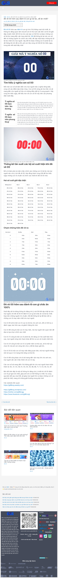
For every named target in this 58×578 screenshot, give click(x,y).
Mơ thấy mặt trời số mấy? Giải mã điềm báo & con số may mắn (18, 502)
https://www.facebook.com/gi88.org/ (17, 394)
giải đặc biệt (22, 21)
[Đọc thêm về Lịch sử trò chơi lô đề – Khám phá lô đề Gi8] (42, 458)
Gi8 (32, 36)
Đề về (17, 21)
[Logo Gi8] (10, 513)
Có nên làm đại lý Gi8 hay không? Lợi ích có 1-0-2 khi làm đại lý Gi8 (42, 444)
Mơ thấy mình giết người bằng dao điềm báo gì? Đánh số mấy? (18, 497)
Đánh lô (13, 21)
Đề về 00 (7, 29)
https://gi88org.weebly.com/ (14, 385)
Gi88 (5, 17)
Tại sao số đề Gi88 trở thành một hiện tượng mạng (15, 461)
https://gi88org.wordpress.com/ (15, 390)
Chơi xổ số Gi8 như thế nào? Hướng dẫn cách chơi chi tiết (15, 426)
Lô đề (30, 534)
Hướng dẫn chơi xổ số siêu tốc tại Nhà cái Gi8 (41, 426)
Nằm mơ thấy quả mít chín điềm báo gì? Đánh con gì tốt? (16, 507)
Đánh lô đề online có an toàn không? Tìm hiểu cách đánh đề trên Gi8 (16, 435)
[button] (51, 3)
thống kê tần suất (30, 21)
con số (5, 21)
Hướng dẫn (6, 429)
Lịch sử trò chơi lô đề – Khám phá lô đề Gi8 (41, 468)
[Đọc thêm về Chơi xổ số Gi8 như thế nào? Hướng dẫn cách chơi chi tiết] (16, 418)
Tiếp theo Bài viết (51, 402)
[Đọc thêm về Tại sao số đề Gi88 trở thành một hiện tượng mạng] (16, 454)
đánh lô (9, 21)
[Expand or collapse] (21, 25)
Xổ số (8, 17)
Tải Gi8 (22, 534)
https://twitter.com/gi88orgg (14, 392)
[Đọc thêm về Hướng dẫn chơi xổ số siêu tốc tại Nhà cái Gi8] (42, 418)
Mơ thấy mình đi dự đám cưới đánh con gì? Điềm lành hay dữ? (18, 504)
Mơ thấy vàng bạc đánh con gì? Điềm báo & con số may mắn (17, 500)
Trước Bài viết (6, 402)
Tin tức (29, 536)
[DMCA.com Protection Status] (43, 557)
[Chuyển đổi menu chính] (3, 8)
